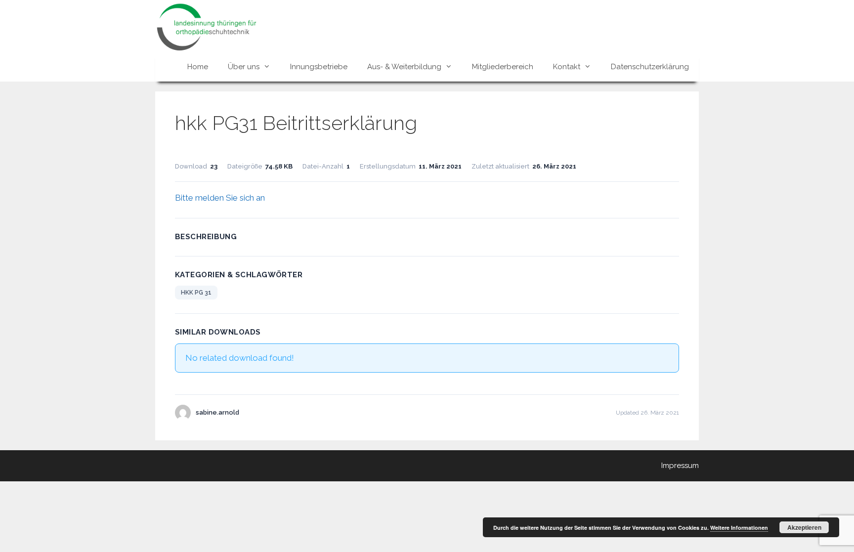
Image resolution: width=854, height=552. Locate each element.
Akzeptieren (804, 527)
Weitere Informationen (739, 527)
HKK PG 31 (196, 292)
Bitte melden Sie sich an (220, 198)
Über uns (243, 66)
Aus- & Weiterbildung (404, 66)
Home (197, 66)
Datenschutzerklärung (650, 66)
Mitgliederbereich (502, 66)
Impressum (680, 465)
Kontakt (566, 66)
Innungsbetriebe (318, 66)
